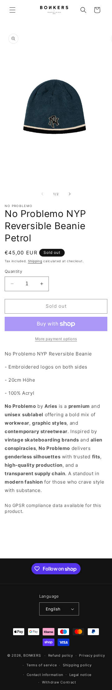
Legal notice (80, 675)
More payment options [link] (56, 338)
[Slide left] (42, 194)
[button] (12, 10)
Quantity (13, 271)
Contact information (45, 675)
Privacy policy (92, 655)
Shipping (35, 261)
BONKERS (32, 655)
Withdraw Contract (59, 682)
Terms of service (41, 665)
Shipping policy (77, 665)
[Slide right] (70, 194)
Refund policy (60, 655)
